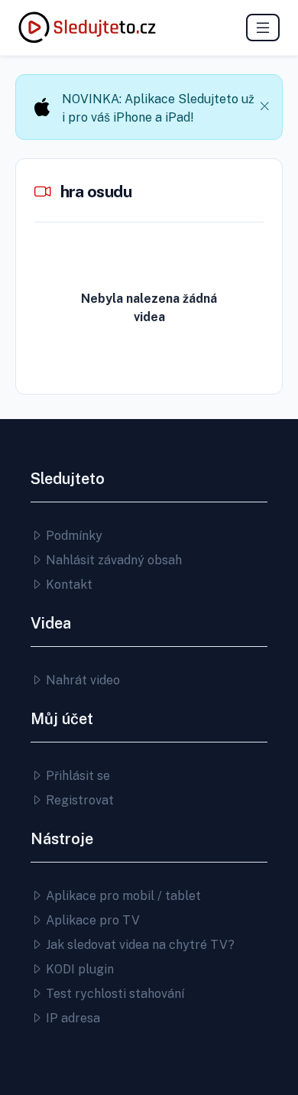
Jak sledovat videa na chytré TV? (139, 944)
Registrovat (78, 800)
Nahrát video (81, 680)
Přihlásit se (76, 775)
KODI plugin (78, 969)
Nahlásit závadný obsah (112, 560)
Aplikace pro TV (91, 920)
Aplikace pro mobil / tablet (122, 896)
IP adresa (71, 1018)
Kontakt (67, 584)
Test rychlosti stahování (113, 993)
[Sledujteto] (87, 27)
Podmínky (72, 535)
